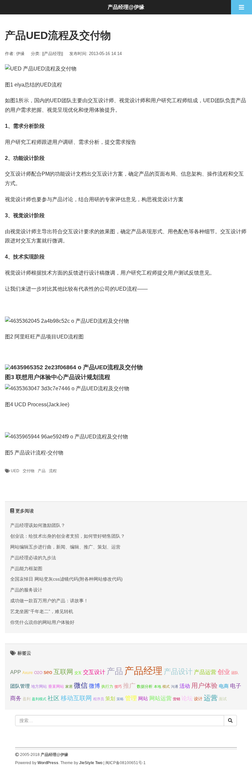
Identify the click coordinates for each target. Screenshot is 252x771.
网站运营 (160, 698)
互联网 (63, 671)
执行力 (107, 686)
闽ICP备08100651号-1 (125, 763)
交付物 (28, 471)
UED (15, 471)
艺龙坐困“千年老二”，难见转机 (41, 611)
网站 (143, 698)
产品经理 (143, 670)
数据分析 (145, 686)
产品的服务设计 (26, 589)
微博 (94, 686)
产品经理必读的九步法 (33, 557)
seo (48, 672)
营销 (176, 699)
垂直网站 (56, 686)
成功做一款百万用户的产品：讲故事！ (49, 600)
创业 (224, 671)
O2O (38, 672)
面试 (223, 699)
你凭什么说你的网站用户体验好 (42, 622)
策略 (120, 699)
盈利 (27, 699)
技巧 (118, 686)
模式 (166, 686)
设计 (198, 698)
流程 (53, 471)
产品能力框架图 (26, 568)
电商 (224, 686)
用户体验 (204, 685)
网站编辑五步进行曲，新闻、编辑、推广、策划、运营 (65, 546)
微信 (81, 685)
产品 (42, 471)
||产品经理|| (52, 53)
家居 (69, 686)
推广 (129, 685)
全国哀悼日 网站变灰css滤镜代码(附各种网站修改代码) (66, 579)
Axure (27, 672)
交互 (78, 673)
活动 (184, 686)
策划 (110, 698)
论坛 (187, 698)
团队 (235, 673)
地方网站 (39, 686)
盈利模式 (39, 699)
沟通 (174, 686)
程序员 (98, 699)
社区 (53, 698)
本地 (157, 686)
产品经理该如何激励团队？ (37, 525)
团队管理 (20, 686)
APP (15, 672)
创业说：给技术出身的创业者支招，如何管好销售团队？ (67, 536)
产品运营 (205, 672)
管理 (131, 698)
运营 (211, 698)
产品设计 (178, 671)
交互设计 (94, 672)
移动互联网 (76, 698)
